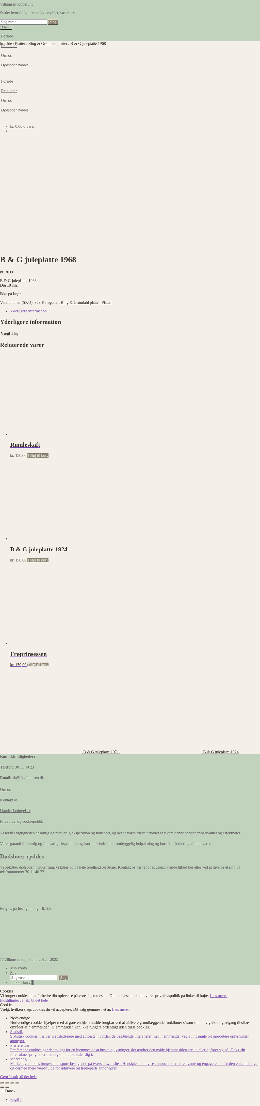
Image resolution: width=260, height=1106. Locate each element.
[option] (135, 1099)
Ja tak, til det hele (34, 1000)
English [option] (16, 1099)
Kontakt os (9, 800)
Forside (7, 36)
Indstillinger (10, 1000)
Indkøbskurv (22, 982)
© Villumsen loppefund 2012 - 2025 (29, 959)
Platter (20, 43)
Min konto (18, 968)
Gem (4, 1077)
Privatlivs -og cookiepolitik (21, 821)
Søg (53, 22)
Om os (5, 789)
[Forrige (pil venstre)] (2, 1087)
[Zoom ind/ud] (2, 1082)
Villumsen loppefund (17, 4)
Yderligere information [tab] (28, 311)
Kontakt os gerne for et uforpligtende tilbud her (155, 867)
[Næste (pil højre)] (7, 1087)
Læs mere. (218, 995)
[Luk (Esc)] (17, 1082)
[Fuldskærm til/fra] (7, 1082)
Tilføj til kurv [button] (37, 455)
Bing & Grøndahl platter (47, 43)
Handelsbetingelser (15, 811)
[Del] (12, 1082)
